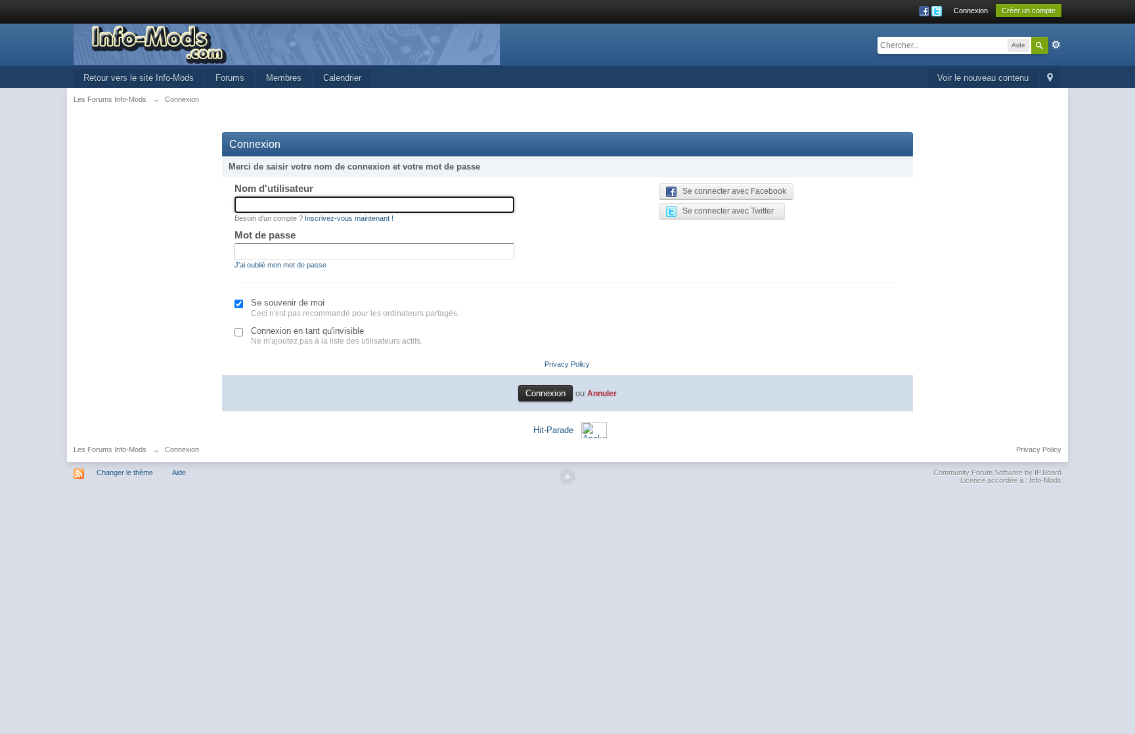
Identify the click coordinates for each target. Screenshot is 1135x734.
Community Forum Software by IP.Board (997, 472)
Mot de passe (265, 235)
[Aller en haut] (567, 476)
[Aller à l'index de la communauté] (287, 44)
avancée (1056, 44)
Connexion (971, 10)
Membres (283, 78)
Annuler (602, 393)
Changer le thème (125, 472)
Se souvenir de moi (287, 303)
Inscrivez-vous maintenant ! (349, 218)
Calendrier (342, 78)
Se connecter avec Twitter (725, 211)
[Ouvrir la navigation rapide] (1049, 78)
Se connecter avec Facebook (731, 191)
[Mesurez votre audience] (594, 429)
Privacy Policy (567, 364)
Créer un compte (1029, 10)
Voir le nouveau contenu (983, 78)
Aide (179, 472)
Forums (229, 78)
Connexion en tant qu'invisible (307, 331)
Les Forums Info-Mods (110, 449)
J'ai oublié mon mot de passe (280, 265)
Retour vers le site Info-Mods (138, 78)
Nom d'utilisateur (273, 188)
